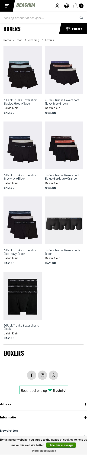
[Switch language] (66, 5)
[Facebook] (31, 375)
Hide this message (61, 445)
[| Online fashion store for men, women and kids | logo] (26, 5)
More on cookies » (44, 450)
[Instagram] (42, 375)
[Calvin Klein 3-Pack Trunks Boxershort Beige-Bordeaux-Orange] (64, 146)
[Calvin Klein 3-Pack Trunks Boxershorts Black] (64, 220)
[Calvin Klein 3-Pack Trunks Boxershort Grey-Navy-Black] (22, 146)
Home (7, 40)
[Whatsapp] (53, 375)
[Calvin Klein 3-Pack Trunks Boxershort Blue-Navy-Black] (22, 220)
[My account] (57, 5)
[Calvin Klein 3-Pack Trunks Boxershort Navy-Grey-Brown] (64, 70)
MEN (20, 40)
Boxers (49, 40)
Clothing (33, 40)
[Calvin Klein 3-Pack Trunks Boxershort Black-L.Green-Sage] (22, 70)
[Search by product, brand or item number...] (78, 17)
